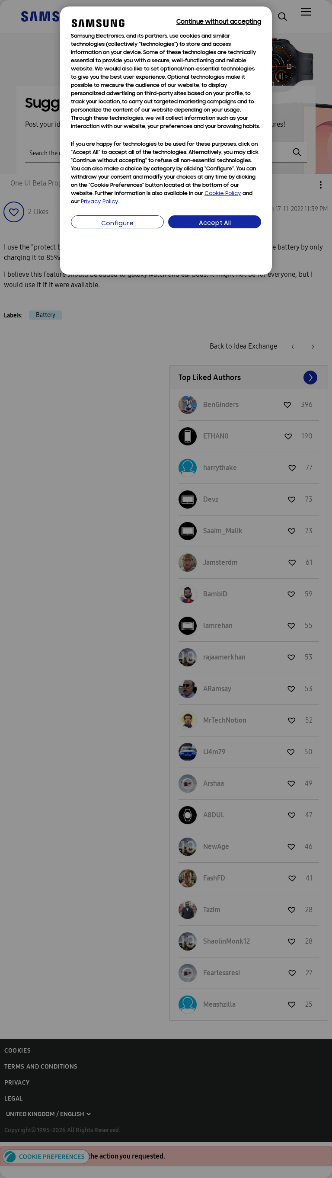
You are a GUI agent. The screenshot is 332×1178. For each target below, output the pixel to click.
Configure (117, 224)
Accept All (215, 223)
